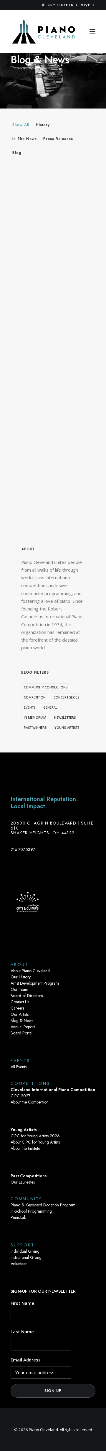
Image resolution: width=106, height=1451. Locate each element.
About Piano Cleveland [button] (30, 971)
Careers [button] (17, 1008)
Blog (16, 152)
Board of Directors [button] (27, 996)
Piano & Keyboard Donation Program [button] (43, 1205)
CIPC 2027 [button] (20, 1096)
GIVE (85, 5)
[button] (92, 31)
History (43, 124)
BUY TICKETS (61, 5)
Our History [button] (21, 977)
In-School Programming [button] (31, 1211)
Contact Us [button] (20, 1002)
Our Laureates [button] (23, 1182)
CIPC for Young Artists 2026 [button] (35, 1136)
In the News (24, 138)
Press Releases (58, 138)
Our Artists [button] (20, 1014)
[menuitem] (60, 5)
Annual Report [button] (23, 1027)
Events (29, 707)
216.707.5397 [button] (23, 849)
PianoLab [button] (18, 1217)
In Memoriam (35, 717)
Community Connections (45, 687)
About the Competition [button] (30, 1102)
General (50, 707)
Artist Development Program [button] (35, 983)
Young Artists (66, 727)
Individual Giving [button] (25, 1251)
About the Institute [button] (25, 1148)
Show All (20, 124)
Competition (35, 697)
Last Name (22, 1331)
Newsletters (65, 717)
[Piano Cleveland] (44, 31)
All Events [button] (18, 1067)
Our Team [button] (19, 989)
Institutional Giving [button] (26, 1257)
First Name (22, 1303)
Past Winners (35, 727)
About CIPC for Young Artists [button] (35, 1142)
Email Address (26, 1360)
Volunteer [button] (19, 1264)
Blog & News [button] (22, 1020)
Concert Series (66, 697)
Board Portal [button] (21, 1033)
